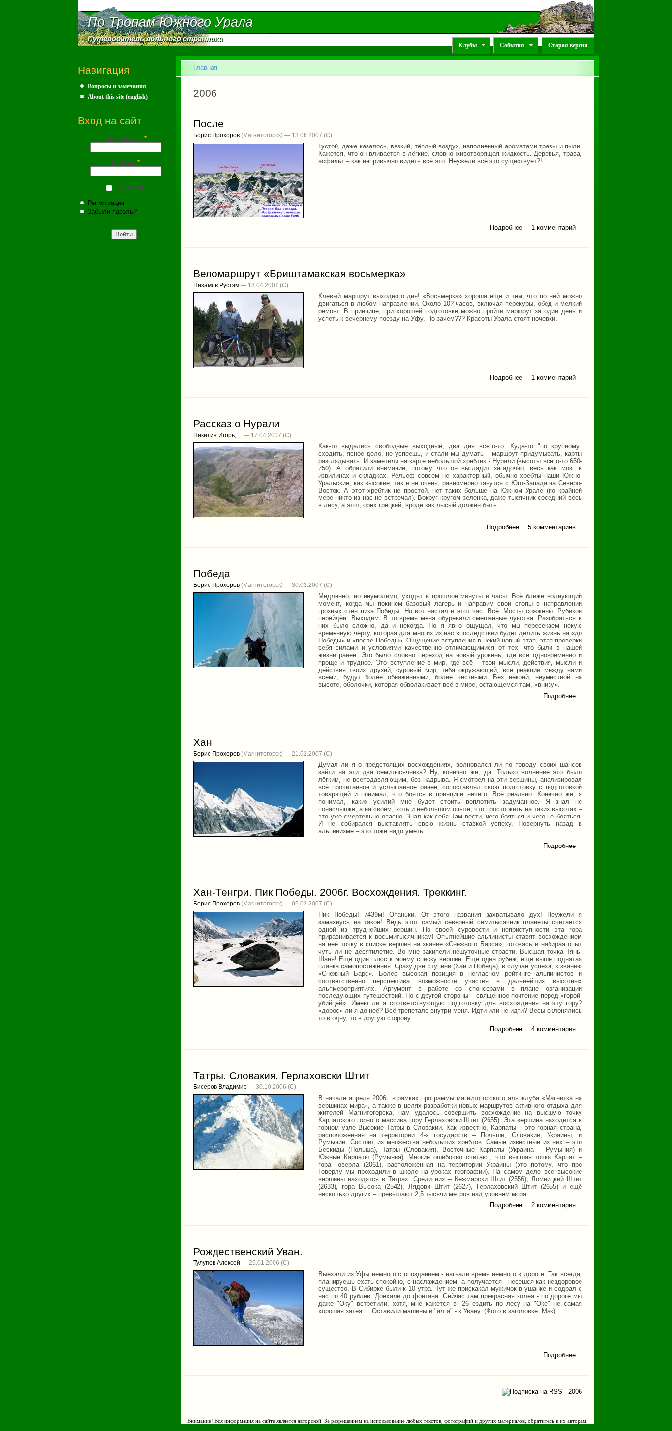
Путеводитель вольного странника (155, 39)
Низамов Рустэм (216, 285)
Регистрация (106, 202)
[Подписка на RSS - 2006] (542, 1391)
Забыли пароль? (112, 211)
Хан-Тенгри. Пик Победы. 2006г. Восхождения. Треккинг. (330, 892)
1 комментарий (553, 227)
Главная (205, 67)
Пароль (126, 162)
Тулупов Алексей (216, 1262)
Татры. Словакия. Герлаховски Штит (281, 1075)
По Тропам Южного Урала (170, 22)
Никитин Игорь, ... (217, 435)
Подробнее (506, 227)
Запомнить (132, 187)
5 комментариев (552, 527)
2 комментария (553, 1205)
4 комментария (553, 1029)
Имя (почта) (126, 138)
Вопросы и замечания (117, 86)
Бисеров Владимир (220, 1086)
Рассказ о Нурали (236, 424)
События (508, 45)
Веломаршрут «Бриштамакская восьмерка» (299, 274)
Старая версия (568, 45)
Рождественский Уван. (248, 1251)
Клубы (464, 45)
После (208, 124)
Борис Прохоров (216, 135)
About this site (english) (118, 96)
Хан (202, 742)
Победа (211, 574)
